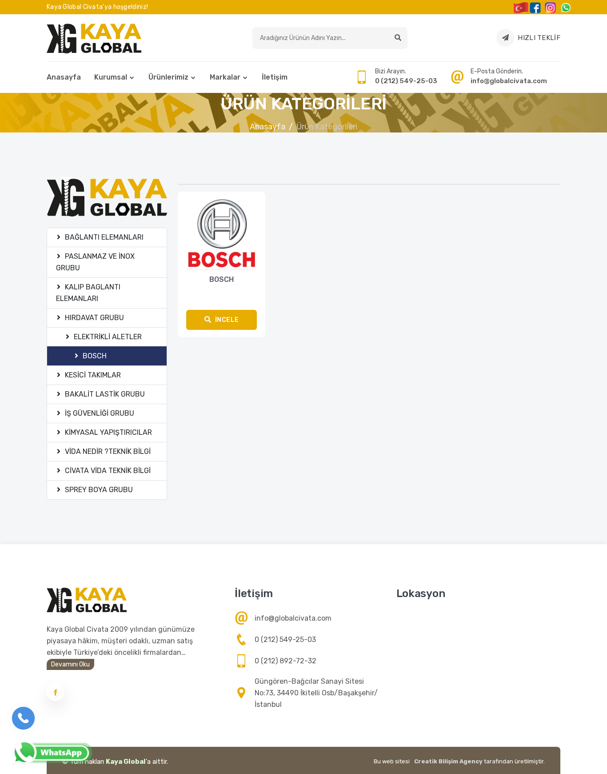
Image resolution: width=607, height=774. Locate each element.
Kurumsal (110, 77)
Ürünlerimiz (168, 77)
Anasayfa (64, 77)
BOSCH (221, 279)
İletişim (275, 77)
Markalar (225, 77)
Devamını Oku (70, 664)
